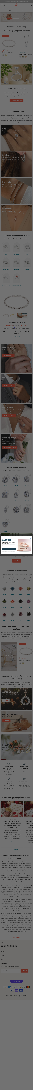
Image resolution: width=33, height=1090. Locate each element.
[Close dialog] (31, 537)
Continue (8, 548)
